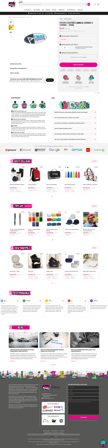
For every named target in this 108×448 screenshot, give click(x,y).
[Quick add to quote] (25, 192)
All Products (27, 10)
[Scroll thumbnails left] (11, 19)
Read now (12, 361)
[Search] (88, 4)
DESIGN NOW (50, 80)
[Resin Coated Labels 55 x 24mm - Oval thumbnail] (11, 22)
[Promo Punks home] (12, 4)
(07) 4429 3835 (49, 13)
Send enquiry (84, 417)
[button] (78, 31)
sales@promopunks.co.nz (61, 13)
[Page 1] (52, 196)
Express (48, 10)
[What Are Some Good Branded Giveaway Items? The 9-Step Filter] (54, 340)
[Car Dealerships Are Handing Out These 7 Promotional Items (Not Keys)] (23, 340)
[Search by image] (86, 4)
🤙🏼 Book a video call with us (74, 13)
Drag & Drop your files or (78, 57)
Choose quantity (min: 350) (69, 44)
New (43, 10)
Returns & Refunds (54, 430)
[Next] (97, 180)
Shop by (54, 10)
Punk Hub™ (80, 10)
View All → (94, 161)
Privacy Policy (94, 420)
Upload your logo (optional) (69, 52)
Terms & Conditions (88, 420)
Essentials (62, 10)
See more (53, 364)
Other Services (71, 10)
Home (10, 17)
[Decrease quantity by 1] (61, 48)
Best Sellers (37, 10)
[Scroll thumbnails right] (11, 36)
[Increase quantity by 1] (68, 48)
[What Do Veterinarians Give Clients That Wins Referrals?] (84, 340)
